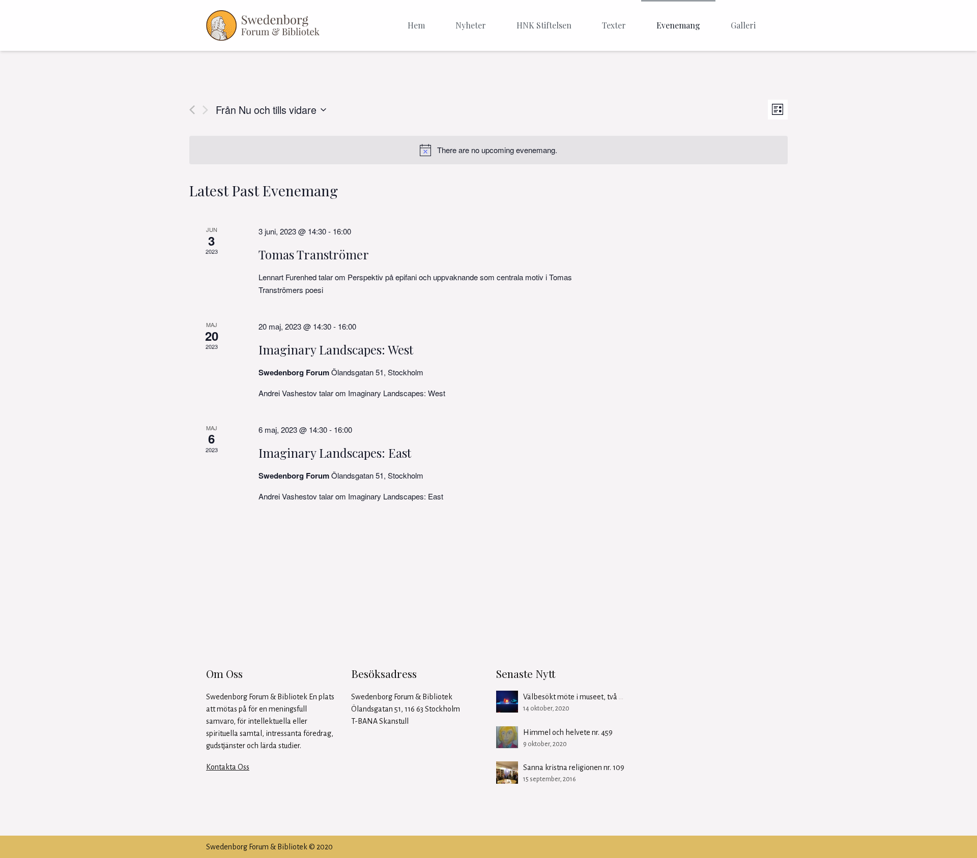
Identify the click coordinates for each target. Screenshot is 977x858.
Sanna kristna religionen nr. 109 (573, 767)
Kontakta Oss (227, 767)
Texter (614, 25)
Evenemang (678, 25)
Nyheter (470, 25)
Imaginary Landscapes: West (335, 349)
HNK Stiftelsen (543, 25)
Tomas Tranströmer (313, 254)
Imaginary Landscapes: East (334, 453)
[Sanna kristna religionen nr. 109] (507, 772)
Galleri (743, 25)
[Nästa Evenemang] (205, 109)
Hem (416, 25)
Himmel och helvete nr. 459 (568, 732)
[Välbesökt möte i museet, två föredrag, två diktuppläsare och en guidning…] (507, 702)
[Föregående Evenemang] (192, 109)
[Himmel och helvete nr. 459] (507, 737)
